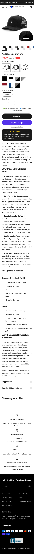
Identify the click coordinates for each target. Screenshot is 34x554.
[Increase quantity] (13, 103)
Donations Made (25, 501)
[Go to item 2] (10, 48)
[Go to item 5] (28, 48)
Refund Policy (7, 505)
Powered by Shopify (23, 548)
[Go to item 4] (22, 48)
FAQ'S (21, 498)
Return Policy (7, 501)
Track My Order (24, 494)
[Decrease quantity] (4, 103)
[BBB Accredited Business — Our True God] (17, 540)
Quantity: (5, 99)
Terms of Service (8, 494)
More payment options (17, 127)
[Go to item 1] (4, 48)
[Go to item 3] (16, 48)
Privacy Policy (7, 498)
